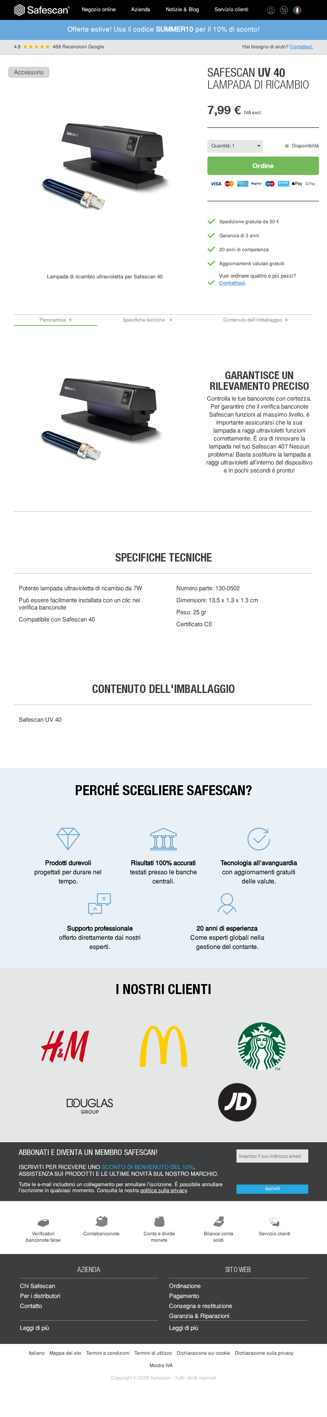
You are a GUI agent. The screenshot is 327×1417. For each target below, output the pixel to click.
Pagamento (184, 1297)
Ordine (263, 165)
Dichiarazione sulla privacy (264, 1353)
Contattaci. (301, 47)
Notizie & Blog (182, 9)
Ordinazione (185, 1287)
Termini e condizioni (108, 1353)
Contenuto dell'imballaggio (252, 320)
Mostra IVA (161, 1365)
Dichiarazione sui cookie (203, 1353)
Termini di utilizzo (153, 1353)
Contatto (31, 1307)
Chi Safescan (37, 1287)
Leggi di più (34, 1329)
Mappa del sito (65, 1353)
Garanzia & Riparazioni (199, 1317)
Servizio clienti (231, 9)
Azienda (140, 9)
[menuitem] (42, 10)
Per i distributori (40, 1297)
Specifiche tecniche (144, 320)
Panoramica (52, 320)
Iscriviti (272, 1189)
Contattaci (232, 283)
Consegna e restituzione (200, 1307)
